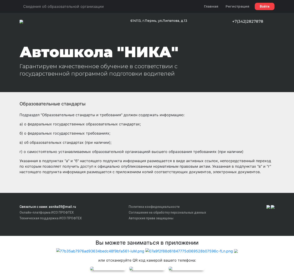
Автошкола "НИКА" (99, 52)
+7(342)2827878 (247, 21)
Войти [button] (264, 6)
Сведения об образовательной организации (63, 6)
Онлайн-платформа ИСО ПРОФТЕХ (47, 212)
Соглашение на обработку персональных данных (167, 212)
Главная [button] (211, 6)
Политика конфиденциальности (154, 207)
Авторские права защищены (151, 218)
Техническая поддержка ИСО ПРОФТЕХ (51, 218)
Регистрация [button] (237, 6)
